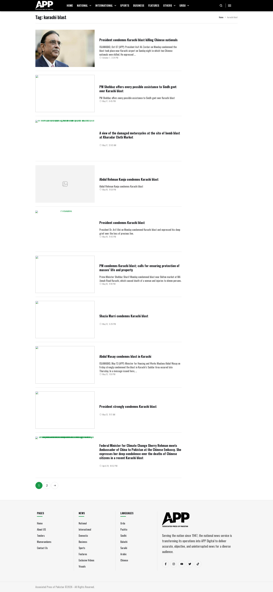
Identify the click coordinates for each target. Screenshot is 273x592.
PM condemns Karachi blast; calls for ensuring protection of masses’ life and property (139, 267)
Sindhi (123, 536)
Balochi (123, 542)
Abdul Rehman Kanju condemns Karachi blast (128, 179)
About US (41, 529)
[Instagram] (173, 564)
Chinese (124, 560)
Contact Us (42, 548)
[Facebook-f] (165, 564)
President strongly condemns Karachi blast (128, 406)
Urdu (122, 523)
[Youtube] (181, 564)
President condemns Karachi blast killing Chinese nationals (138, 39)
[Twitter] (189, 564)
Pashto (123, 529)
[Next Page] (54, 485)
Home (221, 17)
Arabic (123, 554)
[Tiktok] (197, 564)
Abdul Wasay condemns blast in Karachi (125, 356)
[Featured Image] (65, 48)
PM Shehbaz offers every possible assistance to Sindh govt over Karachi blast (137, 88)
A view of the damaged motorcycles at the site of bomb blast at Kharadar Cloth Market (139, 135)
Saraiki (123, 548)
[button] (90, 5)
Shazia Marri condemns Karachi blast (123, 316)
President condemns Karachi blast (122, 222)
